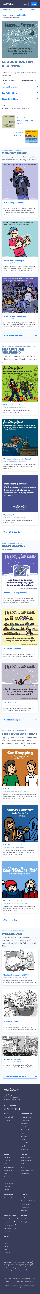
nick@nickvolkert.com (12, 1099)
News (5, 1240)
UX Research (8, 1164)
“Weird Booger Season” (13, 202)
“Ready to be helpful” (12, 648)
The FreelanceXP (9, 1225)
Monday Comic (26, 1198)
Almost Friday (10, 920)
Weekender (24, 1211)
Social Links (19, 1281)
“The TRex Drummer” (12, 845)
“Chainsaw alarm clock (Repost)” (17, 459)
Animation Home (9, 1198)
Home (4, 15)
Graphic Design (9, 1167)
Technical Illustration (27, 1143)
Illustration (6, 10)
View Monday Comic (13, 335)
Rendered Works (26, 1117)
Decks (23, 1164)
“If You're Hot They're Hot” (14, 316)
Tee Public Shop (9, 93)
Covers (23, 1140)
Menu (34, 4)
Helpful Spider (21, 15)
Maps (23, 1133)
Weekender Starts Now (14, 1076)
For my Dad (7, 1253)
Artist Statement (26, 1157)
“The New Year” (10, 702)
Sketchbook (24, 1149)
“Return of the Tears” (12, 1059)
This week (7, 1120)
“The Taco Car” (9, 789)
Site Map (8, 1278)
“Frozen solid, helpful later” (15, 592)
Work (6, 1114)
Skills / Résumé (25, 1219)
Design (6, 1154)
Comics (20, 10)
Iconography (8, 1170)
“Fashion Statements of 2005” (16, 975)
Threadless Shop (10, 99)
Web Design (7, 1177)
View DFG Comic (11, 532)
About (33, 10)
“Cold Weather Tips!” (12, 901)
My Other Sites (10, 1215)
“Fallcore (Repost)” (11, 405)
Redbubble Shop (10, 87)
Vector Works (25, 1127)
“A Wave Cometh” (11, 1021)
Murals (23, 1146)
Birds (22, 1167)
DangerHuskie (25, 1120)
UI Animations (8, 1180)
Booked (24, 4)
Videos (6, 1243)
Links (5, 1249)
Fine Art (24, 1154)
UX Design (7, 1157)
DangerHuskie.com (10, 1219)
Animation (8, 1194)
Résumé (24, 1215)
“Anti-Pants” (8, 515)
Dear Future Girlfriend (28, 1201)
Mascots (6, 1189)
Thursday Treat (26, 1207)
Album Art (24, 1136)
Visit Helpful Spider (12, 720)
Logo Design (8, 1186)
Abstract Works (26, 1161)
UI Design (7, 1161)
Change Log (16, 1278)
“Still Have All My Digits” (14, 260)
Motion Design (8, 1183)
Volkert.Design (8, 1222)
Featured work (8, 1117)
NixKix (6, 1232)
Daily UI (6, 1173)
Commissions (25, 1173)
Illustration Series (26, 1130)
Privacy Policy (29, 1281)
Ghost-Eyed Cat (9, 1228)
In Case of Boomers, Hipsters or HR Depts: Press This (20, 1286)
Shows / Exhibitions (27, 1170)
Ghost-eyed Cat (26, 1123)
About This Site (26, 1278)
